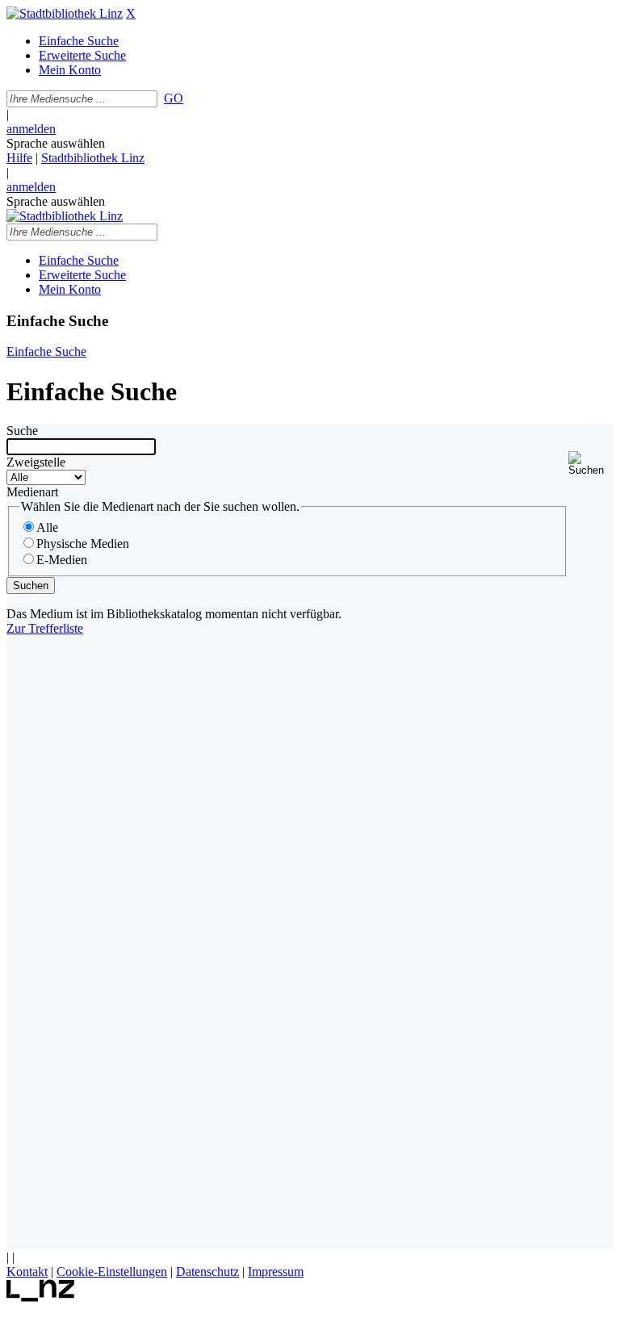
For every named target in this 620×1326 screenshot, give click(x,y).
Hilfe (19, 158)
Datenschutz (207, 1271)
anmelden (31, 129)
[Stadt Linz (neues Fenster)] (40, 1297)
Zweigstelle (35, 462)
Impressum (276, 1271)
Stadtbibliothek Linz (93, 158)
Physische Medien (82, 543)
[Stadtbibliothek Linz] (64, 13)
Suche (22, 430)
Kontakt (27, 1271)
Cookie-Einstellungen (112, 1271)
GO (173, 98)
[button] (591, 463)
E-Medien (61, 560)
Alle (47, 527)
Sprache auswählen (55, 143)
